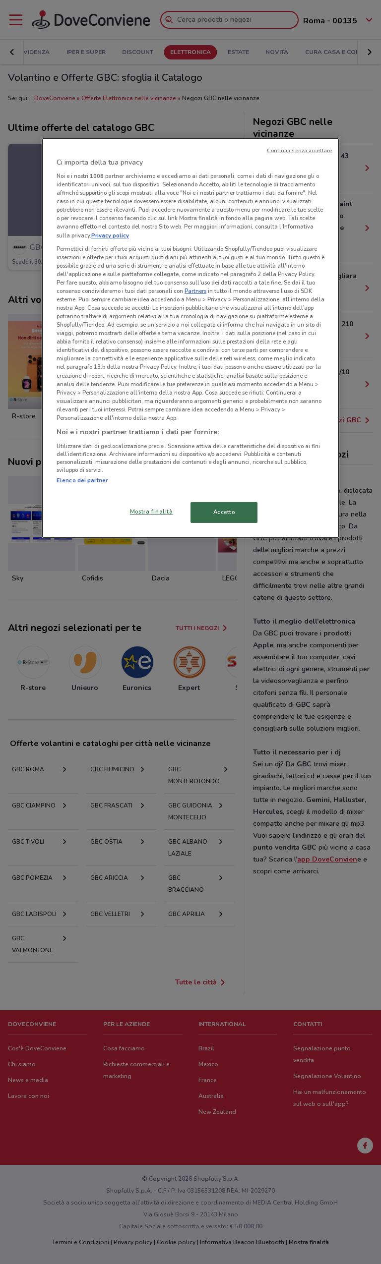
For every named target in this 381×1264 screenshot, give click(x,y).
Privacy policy (110, 235)
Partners (195, 291)
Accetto (224, 512)
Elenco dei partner (82, 480)
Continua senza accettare (299, 150)
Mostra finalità (151, 512)
